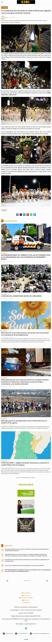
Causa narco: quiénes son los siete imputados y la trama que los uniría (24, 565)
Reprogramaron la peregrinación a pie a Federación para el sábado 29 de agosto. (24, 422)
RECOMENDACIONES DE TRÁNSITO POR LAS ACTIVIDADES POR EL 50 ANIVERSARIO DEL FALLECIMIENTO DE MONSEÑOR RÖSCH (25, 257)
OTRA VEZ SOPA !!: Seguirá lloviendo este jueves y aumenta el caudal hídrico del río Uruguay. (25, 464)
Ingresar (27, 602)
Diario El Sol (27, 580)
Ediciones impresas (27, 598)
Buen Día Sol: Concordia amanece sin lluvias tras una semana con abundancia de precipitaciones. (25, 334)
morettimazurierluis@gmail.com (40, 633)
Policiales (26, 595)
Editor (6, 17)
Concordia (4, 7)
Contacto (27, 600)
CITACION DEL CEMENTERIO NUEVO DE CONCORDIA (21, 296)
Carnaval (4, 210)
